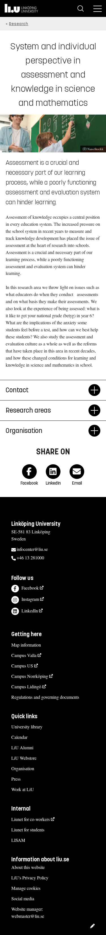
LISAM (18, 840)
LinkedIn (29, 611)
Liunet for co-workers (30, 819)
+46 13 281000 (30, 557)
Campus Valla (23, 655)
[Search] (80, 8)
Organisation (24, 430)
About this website (28, 867)
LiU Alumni (22, 747)
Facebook (30, 588)
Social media (22, 898)
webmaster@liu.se (27, 916)
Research (18, 23)
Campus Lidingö (26, 686)
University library (26, 727)
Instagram (30, 599)
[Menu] (97, 8)
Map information (26, 645)
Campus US (22, 666)
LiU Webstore (23, 758)
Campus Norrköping (29, 676)
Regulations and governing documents (45, 697)
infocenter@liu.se (32, 549)
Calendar (19, 737)
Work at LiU (22, 789)
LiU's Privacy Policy (29, 878)
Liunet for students (27, 830)
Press (16, 779)
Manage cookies (25, 888)
